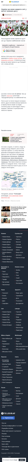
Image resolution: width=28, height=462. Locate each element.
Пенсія (3, 387)
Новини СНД (5, 319)
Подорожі (18, 319)
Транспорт (5, 274)
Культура (18, 322)
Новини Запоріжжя (7, 249)
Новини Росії (5, 317)
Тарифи (4, 279)
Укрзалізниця (6, 284)
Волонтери (5, 349)
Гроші (4, 271)
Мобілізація (18, 335)
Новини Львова (6, 247)
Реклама (4, 433)
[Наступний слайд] (26, 5)
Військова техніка (7, 351)
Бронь (17, 341)
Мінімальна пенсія (7, 403)
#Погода (7, 200)
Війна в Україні (5, 335)
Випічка (18, 390)
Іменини (18, 373)
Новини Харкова (7, 239)
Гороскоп (18, 312)
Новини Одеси (6, 244)
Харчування (19, 295)
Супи (17, 396)
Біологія (4, 298)
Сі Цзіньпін (5, 366)
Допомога (19, 255)
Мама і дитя (19, 293)
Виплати (18, 242)
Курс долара (5, 282)
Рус (26, 1)
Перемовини (5, 343)
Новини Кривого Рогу (6, 253)
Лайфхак (18, 325)
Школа (18, 249)
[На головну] (14, 2)
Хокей (17, 278)
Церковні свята (20, 360)
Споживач (19, 314)
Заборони (19, 368)
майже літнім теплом (15, 58)
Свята (17, 357)
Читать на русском (6, 18)
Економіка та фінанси (5, 267)
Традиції (18, 365)
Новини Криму (6, 259)
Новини (3, 233)
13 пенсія (5, 390)
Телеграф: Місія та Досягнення (10, 446)
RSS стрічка (5, 449)
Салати (18, 401)
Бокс (17, 272)
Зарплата (18, 236)
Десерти (18, 398)
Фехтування (19, 283)
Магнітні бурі (19, 327)
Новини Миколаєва (7, 261)
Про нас (4, 423)
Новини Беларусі (7, 325)
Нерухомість (5, 276)
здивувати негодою (7, 60)
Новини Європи (6, 312)
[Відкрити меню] (2, 2)
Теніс (17, 275)
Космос (4, 295)
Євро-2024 (19, 280)
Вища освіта (19, 252)
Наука (3, 289)
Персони (3, 357)
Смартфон (5, 303)
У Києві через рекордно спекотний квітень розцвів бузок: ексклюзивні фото (17, 139)
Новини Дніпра (6, 242)
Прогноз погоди (20, 257)
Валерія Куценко (8, 14)
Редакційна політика (7, 428)
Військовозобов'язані (22, 346)
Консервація (19, 393)
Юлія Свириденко (7, 382)
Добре (22, 460)
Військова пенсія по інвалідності (7, 399)
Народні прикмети (21, 362)
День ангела (19, 370)
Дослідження (19, 303)
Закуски (18, 404)
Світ (2, 308)
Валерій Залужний (7, 372)
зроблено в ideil (6, 457)
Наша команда (6, 441)
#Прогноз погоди (15, 200)
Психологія (19, 300)
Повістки (18, 338)
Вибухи (4, 341)
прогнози (9, 95)
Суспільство (18, 233)
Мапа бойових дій (7, 338)
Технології (5, 293)
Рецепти (17, 387)
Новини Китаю (6, 322)
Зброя (4, 346)
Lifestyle (17, 308)
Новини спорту (19, 267)
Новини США (6, 314)
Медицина (19, 247)
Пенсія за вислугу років (7, 406)
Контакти (4, 439)
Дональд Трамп (6, 364)
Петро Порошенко (7, 377)
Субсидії (18, 244)
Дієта (17, 298)
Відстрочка (19, 343)
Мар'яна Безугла (7, 379)
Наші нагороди (6, 436)
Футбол (18, 270)
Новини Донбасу (7, 256)
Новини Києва (12, 135)
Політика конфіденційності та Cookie (12, 425)
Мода (17, 317)
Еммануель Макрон (7, 369)
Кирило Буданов (6, 374)
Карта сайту (5, 444)
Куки (15, 460)
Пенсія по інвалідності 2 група (6, 395)
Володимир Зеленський (5, 360)
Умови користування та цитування (11, 431)
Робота (18, 239)
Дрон (3, 300)
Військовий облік (20, 349)
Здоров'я (17, 289)
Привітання (19, 330)
